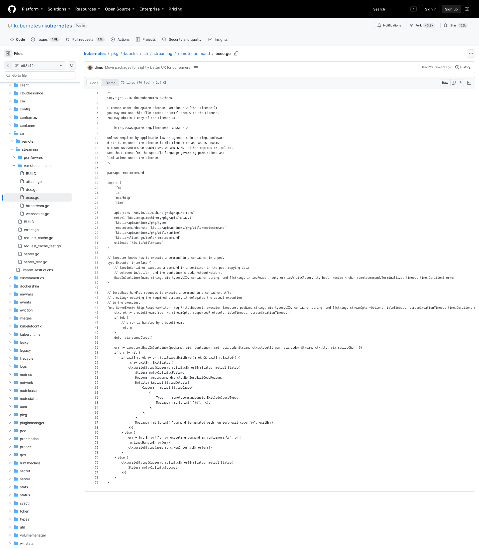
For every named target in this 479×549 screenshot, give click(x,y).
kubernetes (27, 26)
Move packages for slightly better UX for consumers (147, 67)
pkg (115, 53)
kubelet (131, 53)
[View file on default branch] (8, 65)
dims (99, 67)
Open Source (117, 8)
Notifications (392, 25)
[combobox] (42, 75)
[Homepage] (12, 9)
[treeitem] (38, 197)
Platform (30, 8)
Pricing (175, 8)
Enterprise (149, 8)
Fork (424, 25)
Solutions (57, 8)
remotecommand (194, 53)
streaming (163, 53)
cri (145, 53)
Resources (85, 8)
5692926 (426, 67)
